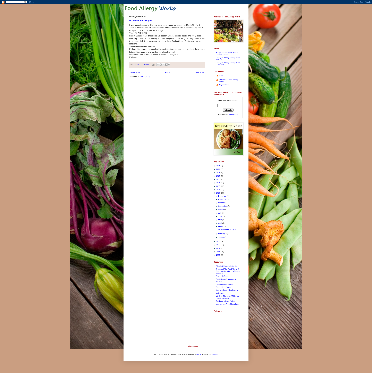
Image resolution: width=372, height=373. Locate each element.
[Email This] (157, 64)
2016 (218, 183)
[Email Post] (153, 64)
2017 (218, 179)
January (221, 237)
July (220, 213)
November (222, 199)
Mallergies (220, 293)
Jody (220, 76)
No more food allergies (140, 20)
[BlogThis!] (160, 64)
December (222, 196)
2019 (218, 173)
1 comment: (145, 64)
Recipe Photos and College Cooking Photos (227, 54)
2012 (218, 241)
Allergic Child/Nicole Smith (226, 266)
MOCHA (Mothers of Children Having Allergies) (227, 297)
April (220, 223)
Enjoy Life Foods (222, 276)
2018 (218, 176)
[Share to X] (163, 64)
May (220, 220)
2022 (218, 169)
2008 (218, 255)
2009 (218, 252)
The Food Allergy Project (225, 301)
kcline (198, 354)
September (222, 206)
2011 (218, 245)
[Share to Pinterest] (168, 64)
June (220, 216)
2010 (218, 248)
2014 (218, 190)
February (222, 234)
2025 (218, 166)
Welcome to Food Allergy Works (228, 81)
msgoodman (224, 85)
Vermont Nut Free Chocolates (227, 304)
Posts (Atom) (145, 77)
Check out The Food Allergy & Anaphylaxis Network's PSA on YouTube (228, 271)
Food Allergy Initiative (224, 284)
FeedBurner (233, 114)
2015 (218, 186)
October (221, 203)
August (221, 210)
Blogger (215, 354)
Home (167, 72)
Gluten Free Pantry (223, 287)
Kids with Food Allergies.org (227, 290)
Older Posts (199, 72)
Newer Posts (135, 72)
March (221, 227)
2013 (218, 193)
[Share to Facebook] (166, 64)
